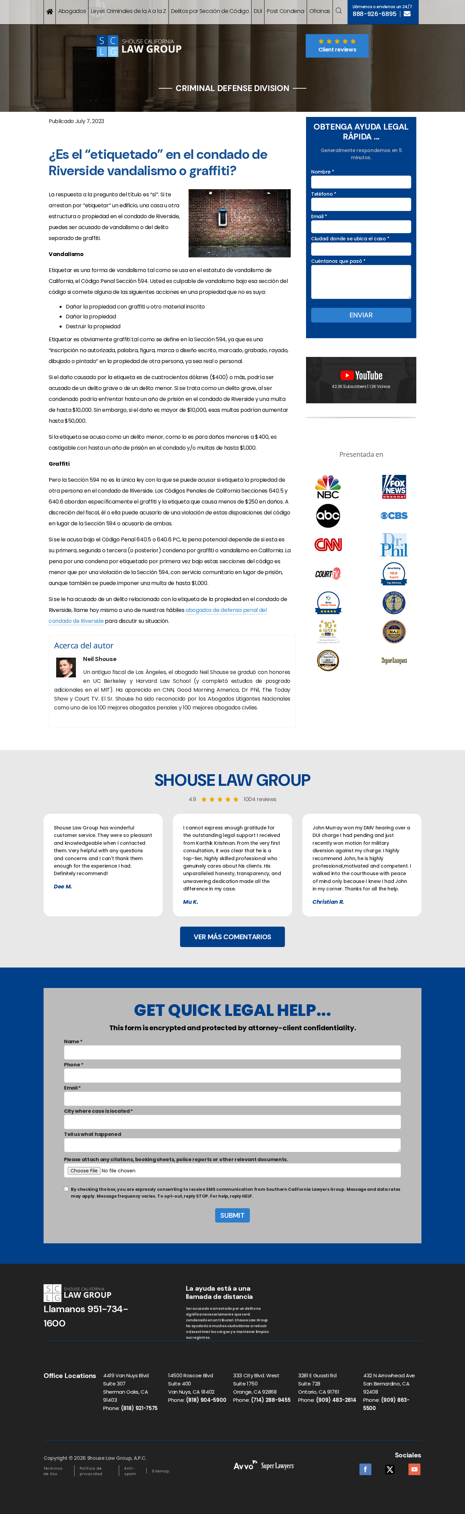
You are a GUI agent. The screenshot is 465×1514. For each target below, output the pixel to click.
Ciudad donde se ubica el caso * (350, 238)
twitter (390, 1467)
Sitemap (161, 1471)
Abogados (72, 11)
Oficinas (319, 11)
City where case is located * (98, 1111)
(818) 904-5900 (206, 1400)
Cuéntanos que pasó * (338, 261)
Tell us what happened (92, 1134)
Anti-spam (130, 1471)
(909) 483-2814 (336, 1400)
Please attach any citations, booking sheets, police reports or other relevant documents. (176, 1159)
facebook (365, 1467)
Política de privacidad (91, 1471)
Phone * (73, 1064)
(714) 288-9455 (271, 1400)
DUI (258, 11)
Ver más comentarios (232, 936)
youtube (414, 1467)
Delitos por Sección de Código (210, 11)
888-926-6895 (375, 14)
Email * (319, 216)
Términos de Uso (53, 1471)
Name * (73, 1041)
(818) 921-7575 (139, 1408)
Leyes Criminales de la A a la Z (128, 11)
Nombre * (322, 171)
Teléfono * (323, 194)
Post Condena (285, 11)
